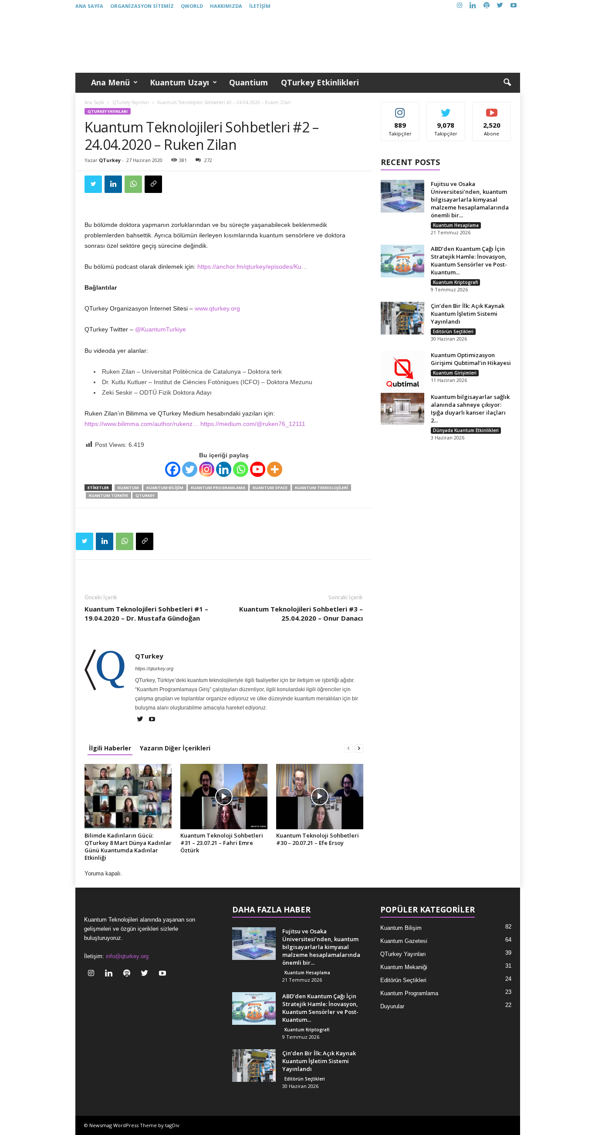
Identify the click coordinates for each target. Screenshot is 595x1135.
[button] (507, 82)
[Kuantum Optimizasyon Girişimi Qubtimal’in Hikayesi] (402, 373)
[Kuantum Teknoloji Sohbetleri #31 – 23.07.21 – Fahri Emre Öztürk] (223, 796)
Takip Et (400, 108)
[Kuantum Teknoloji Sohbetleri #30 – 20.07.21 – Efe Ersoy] (319, 796)
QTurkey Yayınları (130, 102)
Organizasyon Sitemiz (142, 6)
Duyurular (392, 1006)
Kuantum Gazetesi (403, 941)
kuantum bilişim (164, 487)
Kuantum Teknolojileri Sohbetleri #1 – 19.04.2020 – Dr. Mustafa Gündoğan (146, 613)
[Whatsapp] (240, 469)
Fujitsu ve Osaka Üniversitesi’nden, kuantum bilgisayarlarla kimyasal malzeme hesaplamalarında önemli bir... (470, 199)
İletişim (259, 6)
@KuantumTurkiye (160, 329)
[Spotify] (486, 6)
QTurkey (110, 160)
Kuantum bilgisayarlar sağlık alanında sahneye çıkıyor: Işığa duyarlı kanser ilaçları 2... (470, 408)
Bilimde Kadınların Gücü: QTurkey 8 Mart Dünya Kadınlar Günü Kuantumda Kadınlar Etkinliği (128, 846)
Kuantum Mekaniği (403, 967)
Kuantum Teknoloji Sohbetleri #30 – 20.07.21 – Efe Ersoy (317, 839)
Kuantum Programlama (409, 993)
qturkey (145, 495)
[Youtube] (513, 6)
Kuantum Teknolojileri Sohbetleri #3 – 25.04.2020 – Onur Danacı (301, 613)
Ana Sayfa (89, 6)
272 (208, 160)
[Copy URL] (153, 184)
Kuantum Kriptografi (455, 282)
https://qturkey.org (154, 668)
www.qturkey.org (217, 308)
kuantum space (270, 487)
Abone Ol (492, 108)
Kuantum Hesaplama (456, 225)
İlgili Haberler (110, 748)
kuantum (128, 487)
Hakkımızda (226, 6)
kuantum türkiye (108, 495)
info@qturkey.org (127, 956)
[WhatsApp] (133, 184)
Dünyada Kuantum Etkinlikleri (466, 430)
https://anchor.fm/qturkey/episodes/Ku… (252, 266)
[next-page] (359, 748)
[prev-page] (348, 748)
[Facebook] (172, 469)
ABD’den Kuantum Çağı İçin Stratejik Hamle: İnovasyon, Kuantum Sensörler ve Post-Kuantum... (469, 260)
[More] (274, 469)
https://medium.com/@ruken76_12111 (252, 423)
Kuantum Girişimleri (455, 373)
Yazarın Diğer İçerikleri (175, 748)
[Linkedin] (473, 6)
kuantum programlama (218, 487)
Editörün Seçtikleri (453, 331)
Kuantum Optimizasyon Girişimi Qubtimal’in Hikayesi (471, 359)
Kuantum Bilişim (401, 928)
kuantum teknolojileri (321, 487)
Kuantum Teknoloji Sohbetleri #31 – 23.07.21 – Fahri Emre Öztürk (221, 842)
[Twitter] (500, 6)
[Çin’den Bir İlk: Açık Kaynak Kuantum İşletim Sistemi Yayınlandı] (402, 318)
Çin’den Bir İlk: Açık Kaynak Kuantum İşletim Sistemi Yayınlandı (467, 313)
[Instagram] (459, 6)
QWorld (192, 6)
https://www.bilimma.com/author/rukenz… (142, 423)
